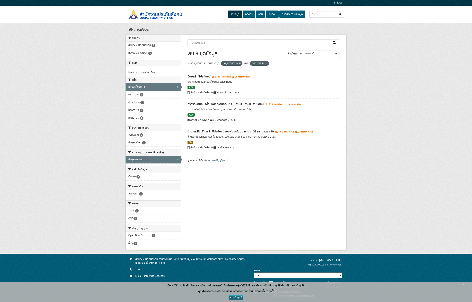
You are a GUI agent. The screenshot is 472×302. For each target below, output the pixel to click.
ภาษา (257, 270)
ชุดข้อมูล (235, 14)
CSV (190, 142)
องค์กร (249, 14)
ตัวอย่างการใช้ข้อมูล (292, 14)
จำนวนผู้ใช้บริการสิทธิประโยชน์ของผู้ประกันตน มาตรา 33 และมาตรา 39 (231, 131)
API (213, 160)
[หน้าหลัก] (131, 29)
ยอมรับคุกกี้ (236, 297)
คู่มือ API (223, 160)
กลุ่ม (260, 14)
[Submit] (340, 14)
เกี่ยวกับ (272, 14)
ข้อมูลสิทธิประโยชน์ (199, 76)
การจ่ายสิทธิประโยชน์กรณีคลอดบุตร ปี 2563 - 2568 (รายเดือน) (226, 104)
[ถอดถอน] (240, 63)
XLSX (191, 87)
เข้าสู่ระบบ (338, 3)
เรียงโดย (292, 54)
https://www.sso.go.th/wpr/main (324, 265)
